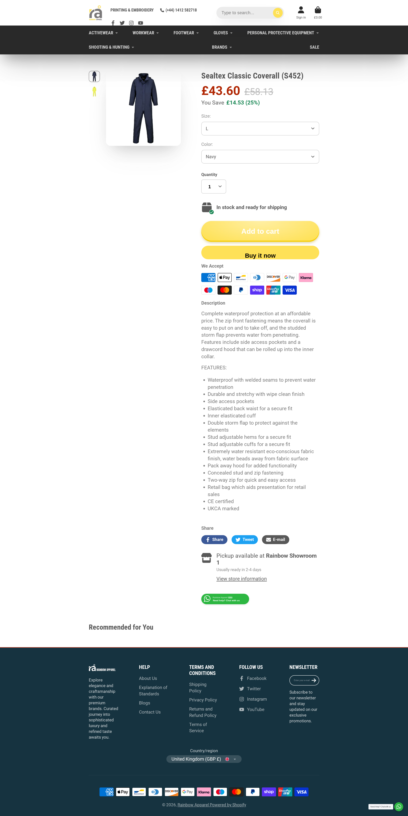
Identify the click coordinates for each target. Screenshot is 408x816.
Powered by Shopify (228, 804)
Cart (318, 12)
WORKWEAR (143, 32)
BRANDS (219, 47)
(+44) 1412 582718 (181, 10)
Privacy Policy (203, 700)
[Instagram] (131, 23)
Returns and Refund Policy (202, 712)
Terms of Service (198, 727)
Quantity (209, 174)
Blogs (144, 703)
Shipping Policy (198, 687)
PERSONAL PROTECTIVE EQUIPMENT (280, 32)
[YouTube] (140, 23)
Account (301, 12)
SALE (314, 47)
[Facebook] (113, 23)
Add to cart (260, 231)
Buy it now (260, 255)
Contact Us (150, 712)
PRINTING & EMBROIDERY (132, 10)
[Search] (278, 13)
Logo (95, 12)
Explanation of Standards (153, 690)
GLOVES (221, 32)
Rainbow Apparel (194, 804)
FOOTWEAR (184, 32)
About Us (148, 678)
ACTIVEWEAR (101, 32)
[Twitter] (122, 23)
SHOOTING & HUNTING (109, 47)
